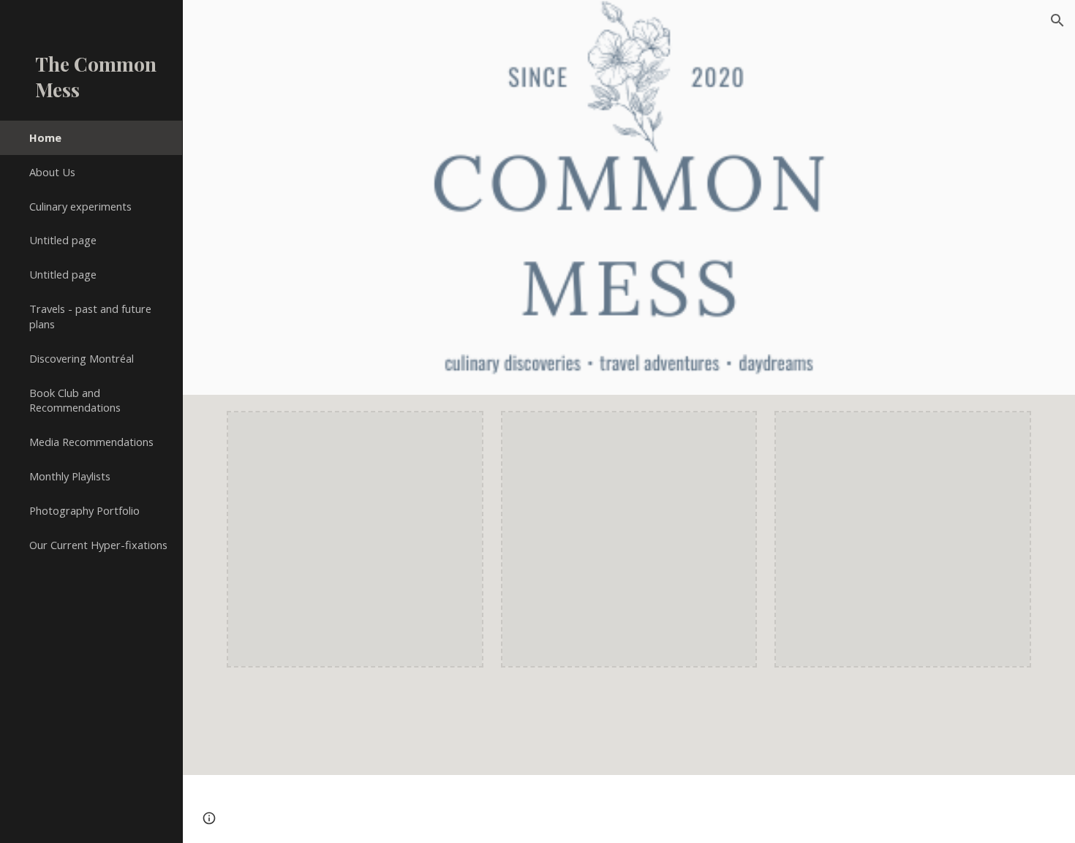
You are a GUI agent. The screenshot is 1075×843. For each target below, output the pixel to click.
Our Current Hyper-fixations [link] (98, 544)
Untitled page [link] (63, 240)
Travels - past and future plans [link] (90, 316)
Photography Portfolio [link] (84, 510)
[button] (1057, 20)
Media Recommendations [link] (91, 441)
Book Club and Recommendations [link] (75, 400)
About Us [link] (52, 172)
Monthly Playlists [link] (69, 476)
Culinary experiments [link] (80, 206)
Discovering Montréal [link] (81, 358)
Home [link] (45, 137)
